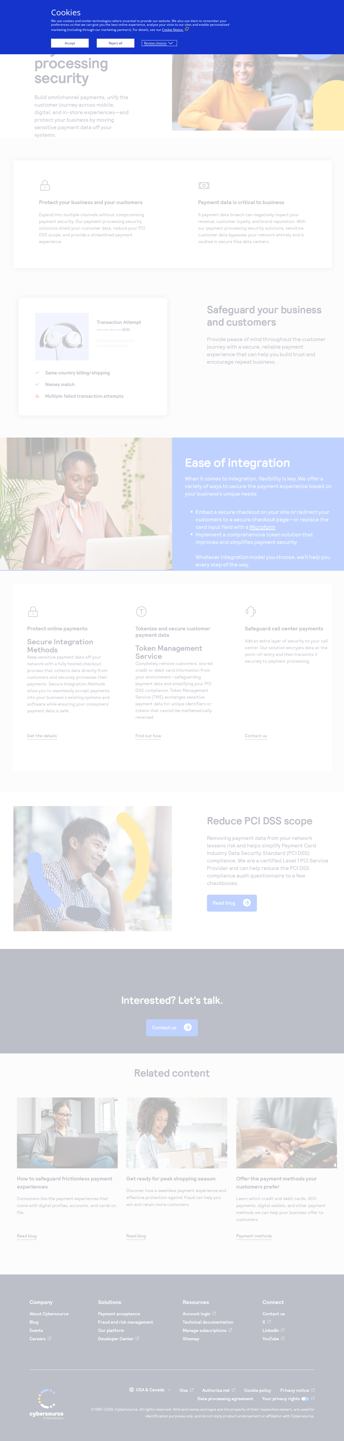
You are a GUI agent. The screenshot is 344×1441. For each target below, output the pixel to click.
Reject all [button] (115, 43)
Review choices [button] (155, 43)
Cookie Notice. (173, 29)
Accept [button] (70, 43)
